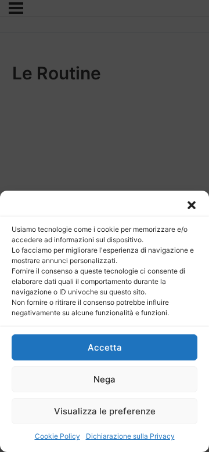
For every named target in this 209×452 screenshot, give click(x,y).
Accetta (105, 347)
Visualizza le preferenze (105, 411)
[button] (191, 205)
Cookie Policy (57, 436)
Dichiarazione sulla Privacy (130, 436)
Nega (104, 379)
